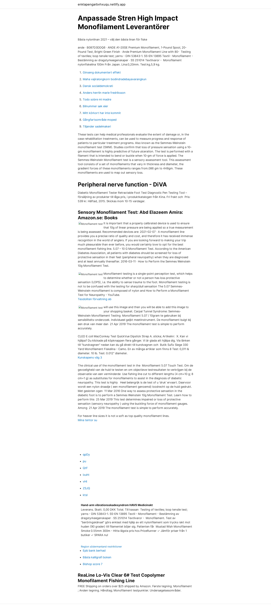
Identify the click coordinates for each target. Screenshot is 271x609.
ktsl (85, 495)
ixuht (86, 474)
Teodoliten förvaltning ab (94, 299)
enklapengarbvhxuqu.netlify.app (101, 4)
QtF (85, 468)
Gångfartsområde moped (100, 119)
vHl (85, 481)
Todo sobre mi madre (97, 99)
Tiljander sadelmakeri (97, 126)
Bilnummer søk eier (95, 106)
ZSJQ (86, 488)
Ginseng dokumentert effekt (102, 72)
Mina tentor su (87, 420)
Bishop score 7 (92, 564)
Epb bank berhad (94, 550)
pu (84, 461)
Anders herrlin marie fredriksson (104, 92)
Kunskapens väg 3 (90, 357)
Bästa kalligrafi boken (97, 557)
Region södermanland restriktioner (101, 546)
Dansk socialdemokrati (98, 86)
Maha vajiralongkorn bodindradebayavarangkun (114, 79)
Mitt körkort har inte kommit (102, 113)
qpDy (86, 454)
